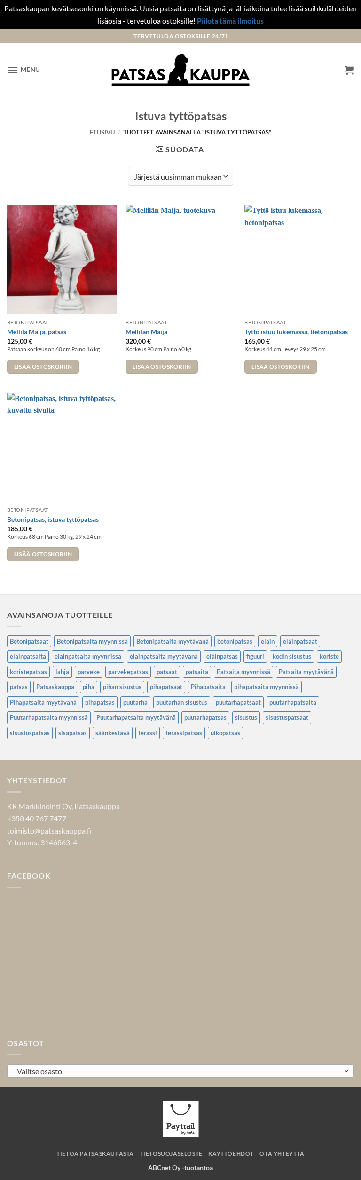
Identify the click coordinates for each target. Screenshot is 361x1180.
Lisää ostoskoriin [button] (43, 366)
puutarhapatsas (205, 717)
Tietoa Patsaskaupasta (95, 1153)
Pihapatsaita (208, 687)
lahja (62, 672)
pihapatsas (100, 702)
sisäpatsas (72, 733)
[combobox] (180, 1071)
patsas (19, 687)
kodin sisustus (292, 656)
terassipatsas (183, 733)
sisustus (246, 717)
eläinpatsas (222, 656)
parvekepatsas (128, 672)
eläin (268, 641)
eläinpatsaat (300, 641)
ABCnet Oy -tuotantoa (180, 1168)
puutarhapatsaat (238, 702)
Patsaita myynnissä (243, 672)
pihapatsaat (166, 687)
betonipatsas (234, 641)
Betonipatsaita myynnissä (92, 641)
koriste (329, 656)
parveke (89, 672)
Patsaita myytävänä (306, 672)
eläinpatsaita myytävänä (164, 656)
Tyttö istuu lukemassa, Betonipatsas (296, 332)
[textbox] (178, 1071)
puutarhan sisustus (181, 702)
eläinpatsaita (28, 656)
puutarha (135, 702)
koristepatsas (28, 672)
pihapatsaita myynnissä (266, 687)
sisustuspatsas (30, 733)
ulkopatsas (225, 733)
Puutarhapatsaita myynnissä (49, 717)
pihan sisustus (122, 687)
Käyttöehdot (231, 1153)
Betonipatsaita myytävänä (172, 641)
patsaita (197, 672)
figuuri (255, 656)
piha (88, 687)
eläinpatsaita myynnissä (88, 656)
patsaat (167, 672)
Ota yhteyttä (281, 1153)
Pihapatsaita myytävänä (43, 702)
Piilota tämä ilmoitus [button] (230, 20)
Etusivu (102, 132)
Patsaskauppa (55, 687)
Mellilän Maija (146, 332)
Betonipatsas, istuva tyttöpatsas (53, 519)
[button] (23, 69)
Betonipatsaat (29, 641)
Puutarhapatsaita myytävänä (136, 717)
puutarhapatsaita (292, 702)
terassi (147, 733)
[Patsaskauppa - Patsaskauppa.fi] (180, 70)
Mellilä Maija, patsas (36, 332)
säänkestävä (112, 733)
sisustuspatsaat (287, 717)
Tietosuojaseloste (171, 1153)
